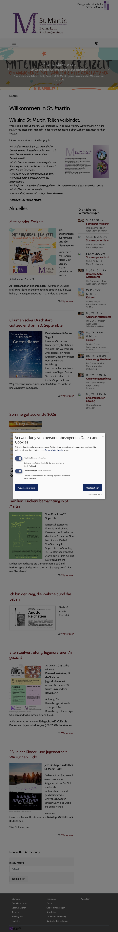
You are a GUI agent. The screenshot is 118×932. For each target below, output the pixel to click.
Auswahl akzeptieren (26, 488)
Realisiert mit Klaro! (95, 494)
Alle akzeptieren (92, 488)
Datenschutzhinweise (54, 450)
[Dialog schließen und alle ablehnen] (103, 435)
